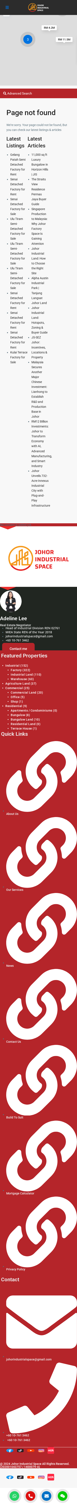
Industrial (12, 665)
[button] (29, 40)
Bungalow (18, 715)
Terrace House (21, 728)
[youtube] (32, 1451)
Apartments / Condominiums (31, 710)
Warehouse (19, 679)
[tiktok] (21, 1451)
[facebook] (11, 1451)
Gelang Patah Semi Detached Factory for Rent (17, 164)
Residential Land (23, 724)
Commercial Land (23, 692)
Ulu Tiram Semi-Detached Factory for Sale (17, 228)
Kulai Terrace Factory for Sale (18, 357)
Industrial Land (22, 674)
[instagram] (42, 1451)
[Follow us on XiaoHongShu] (51, 1451)
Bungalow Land (22, 719)
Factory (16, 670)
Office (15, 697)
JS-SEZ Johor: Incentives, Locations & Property (39, 347)
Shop (14, 701)
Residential (13, 706)
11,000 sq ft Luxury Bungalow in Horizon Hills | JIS (39, 164)
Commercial (14, 688)
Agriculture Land (17, 683)
